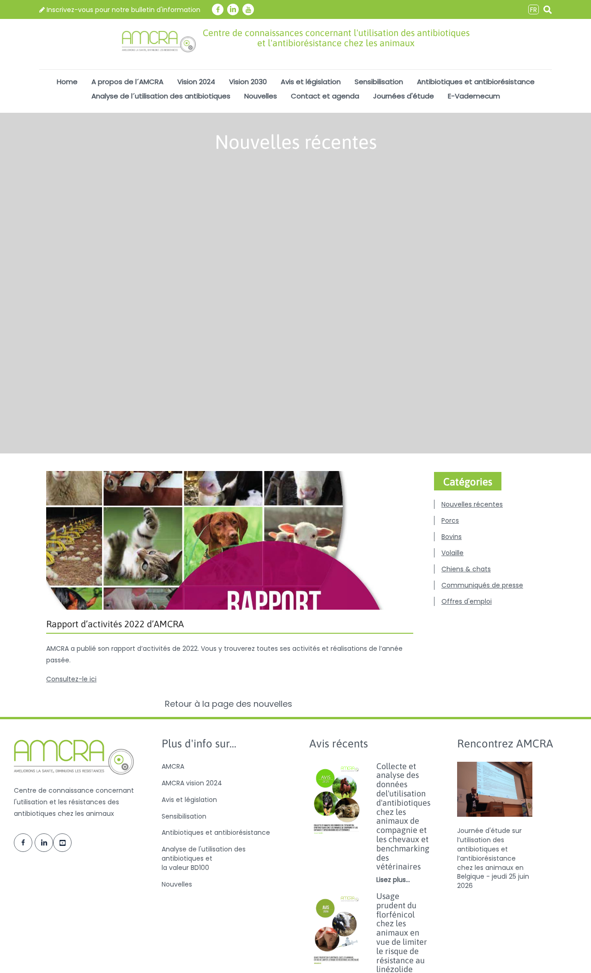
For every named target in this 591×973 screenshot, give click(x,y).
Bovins (451, 536)
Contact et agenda (325, 96)
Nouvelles (260, 96)
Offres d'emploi (466, 601)
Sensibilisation (379, 81)
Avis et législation (311, 81)
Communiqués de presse (482, 585)
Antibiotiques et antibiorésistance (476, 81)
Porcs (450, 520)
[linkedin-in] (233, 9)
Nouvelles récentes (472, 504)
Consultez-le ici (71, 679)
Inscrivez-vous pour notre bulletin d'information (122, 9)
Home (67, 81)
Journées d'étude (403, 96)
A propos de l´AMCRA (127, 81)
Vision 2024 (196, 81)
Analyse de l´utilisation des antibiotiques (160, 96)
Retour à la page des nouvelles (230, 704)
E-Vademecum (474, 96)
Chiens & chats (466, 569)
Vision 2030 (248, 81)
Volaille (452, 552)
